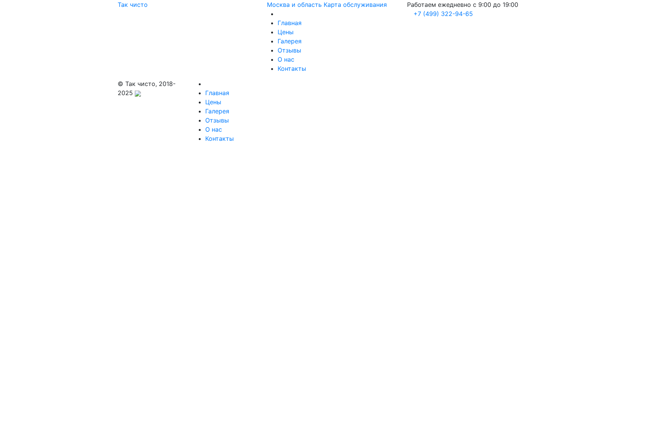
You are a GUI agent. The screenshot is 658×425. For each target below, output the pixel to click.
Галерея (290, 41)
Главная (290, 23)
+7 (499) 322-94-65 (442, 14)
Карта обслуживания (355, 4)
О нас (286, 59)
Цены (286, 32)
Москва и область (294, 4)
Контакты (292, 68)
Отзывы (289, 50)
